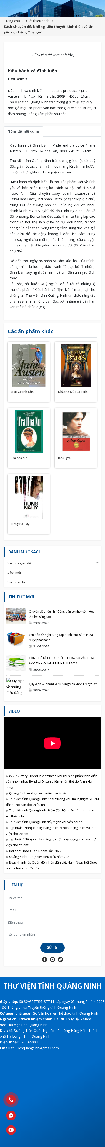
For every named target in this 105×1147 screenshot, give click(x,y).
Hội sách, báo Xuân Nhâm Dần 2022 (35, 851)
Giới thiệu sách (37, 20)
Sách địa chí (16, 582)
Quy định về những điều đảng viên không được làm (63, 684)
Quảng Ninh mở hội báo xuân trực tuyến (38, 793)
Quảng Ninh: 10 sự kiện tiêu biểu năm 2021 (40, 856)
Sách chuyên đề (19, 563)
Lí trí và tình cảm (22, 392)
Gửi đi (52, 947)
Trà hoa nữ (19, 458)
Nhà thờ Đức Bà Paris (73, 392)
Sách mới (14, 572)
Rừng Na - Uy (20, 524)
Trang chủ (12, 20)
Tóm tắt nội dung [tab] (23, 131)
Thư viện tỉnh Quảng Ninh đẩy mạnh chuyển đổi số (46, 822)
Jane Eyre (64, 458)
